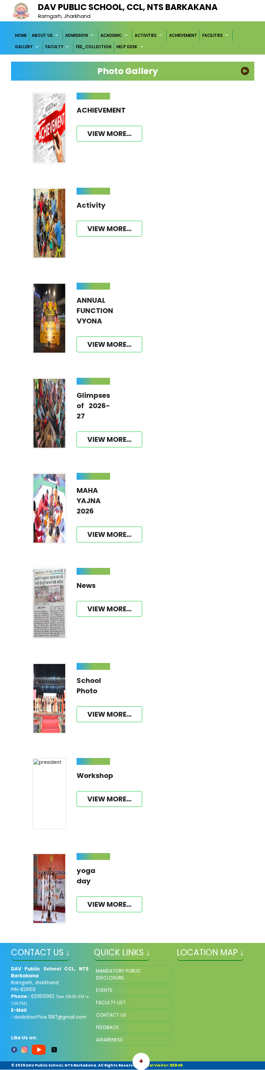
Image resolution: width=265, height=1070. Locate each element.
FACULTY (54, 47)
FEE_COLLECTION (93, 47)
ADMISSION (76, 35)
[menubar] (133, 41)
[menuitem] (21, 35)
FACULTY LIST (111, 1002)
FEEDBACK (107, 1027)
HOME (21, 35)
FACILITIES (212, 35)
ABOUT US (42, 35)
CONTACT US (111, 1015)
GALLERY (23, 47)
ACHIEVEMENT (183, 35)
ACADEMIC (111, 35)
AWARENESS (109, 1040)
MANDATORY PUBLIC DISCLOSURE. (118, 974)
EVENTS (104, 990)
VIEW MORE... (109, 133)
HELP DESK (126, 47)
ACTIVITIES (145, 35)
